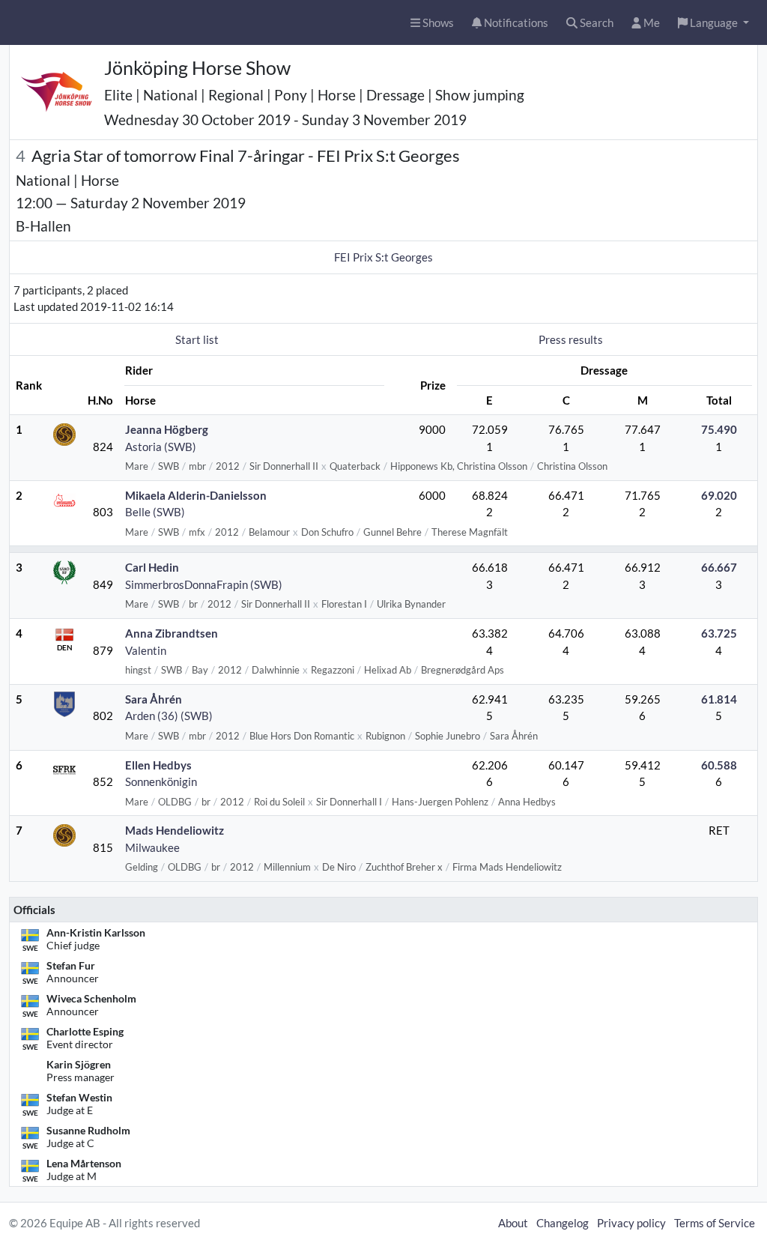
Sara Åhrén (153, 699)
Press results (571, 339)
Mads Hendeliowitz (174, 830)
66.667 (719, 567)
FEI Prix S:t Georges (383, 257)
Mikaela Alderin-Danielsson (196, 495)
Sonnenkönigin (161, 781)
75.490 (719, 429)
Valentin (145, 650)
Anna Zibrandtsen (171, 633)
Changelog (562, 1223)
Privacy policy (631, 1223)
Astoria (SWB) (160, 446)
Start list (197, 339)
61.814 (719, 699)
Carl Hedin (152, 567)
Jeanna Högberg (166, 429)
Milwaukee (152, 847)
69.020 (719, 495)
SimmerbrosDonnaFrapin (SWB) (203, 584)
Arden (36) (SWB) (169, 715)
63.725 (719, 633)
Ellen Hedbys (158, 765)
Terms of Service (714, 1223)
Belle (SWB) (155, 511)
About (513, 1223)
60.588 (719, 765)
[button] (713, 22)
